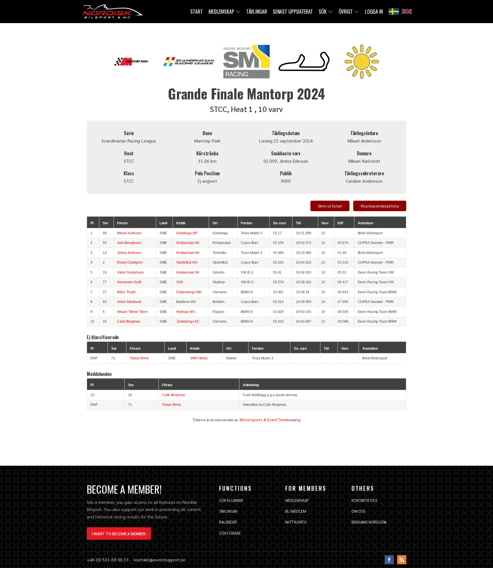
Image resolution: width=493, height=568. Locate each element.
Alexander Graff (129, 282)
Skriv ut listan (330, 205)
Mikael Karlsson (129, 233)
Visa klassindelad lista (380, 205)
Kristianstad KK (188, 243)
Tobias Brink (139, 358)
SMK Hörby (198, 358)
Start (196, 11)
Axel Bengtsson (129, 243)
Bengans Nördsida (369, 521)
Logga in (374, 11)
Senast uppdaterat (293, 11)
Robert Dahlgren (130, 262)
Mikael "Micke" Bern (132, 311)
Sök (323, 11)
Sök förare (230, 533)
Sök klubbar (231, 500)
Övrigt (346, 11)
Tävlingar (256, 11)
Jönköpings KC (188, 321)
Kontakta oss (364, 500)
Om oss (358, 511)
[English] (407, 11)
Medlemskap (221, 11)
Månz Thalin (126, 292)
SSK (179, 282)
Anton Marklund (129, 302)
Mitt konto (296, 521)
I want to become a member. (119, 533)
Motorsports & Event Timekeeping (270, 419)
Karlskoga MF (186, 233)
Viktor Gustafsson (130, 272)
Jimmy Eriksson (129, 253)
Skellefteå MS (186, 262)
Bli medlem (295, 511)
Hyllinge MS (185, 311)
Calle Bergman (128, 321)
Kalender (228, 521)
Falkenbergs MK (188, 292)
